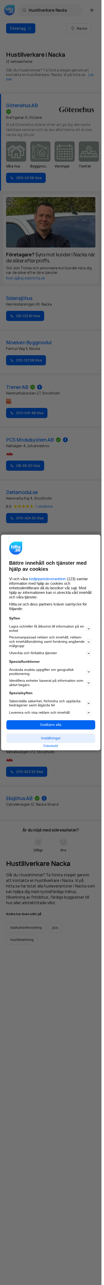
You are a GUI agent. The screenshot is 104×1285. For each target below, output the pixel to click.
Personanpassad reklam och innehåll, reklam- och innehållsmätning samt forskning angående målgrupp (47, 641)
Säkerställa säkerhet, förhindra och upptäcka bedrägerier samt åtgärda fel (45, 703)
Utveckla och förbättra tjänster (33, 653)
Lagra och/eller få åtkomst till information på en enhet (46, 628)
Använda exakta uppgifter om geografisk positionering (41, 672)
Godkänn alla (50, 725)
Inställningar (51, 738)
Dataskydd (50, 746)
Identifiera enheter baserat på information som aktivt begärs (46, 683)
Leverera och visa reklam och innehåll (39, 712)
